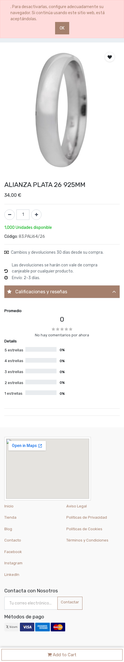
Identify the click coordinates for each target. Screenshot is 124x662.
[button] (110, 57)
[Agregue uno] (36, 214)
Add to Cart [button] (64, 654)
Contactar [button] (70, 602)
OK (62, 28)
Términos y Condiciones (87, 540)
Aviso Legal (76, 506)
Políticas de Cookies (84, 529)
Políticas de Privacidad (86, 517)
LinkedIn (12, 574)
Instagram (13, 563)
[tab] (62, 291)
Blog (8, 529)
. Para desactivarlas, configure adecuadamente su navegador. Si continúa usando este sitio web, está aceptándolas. (57, 12)
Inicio (9, 506)
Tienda (10, 517)
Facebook (13, 552)
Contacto (12, 540)
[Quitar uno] (9, 214)
